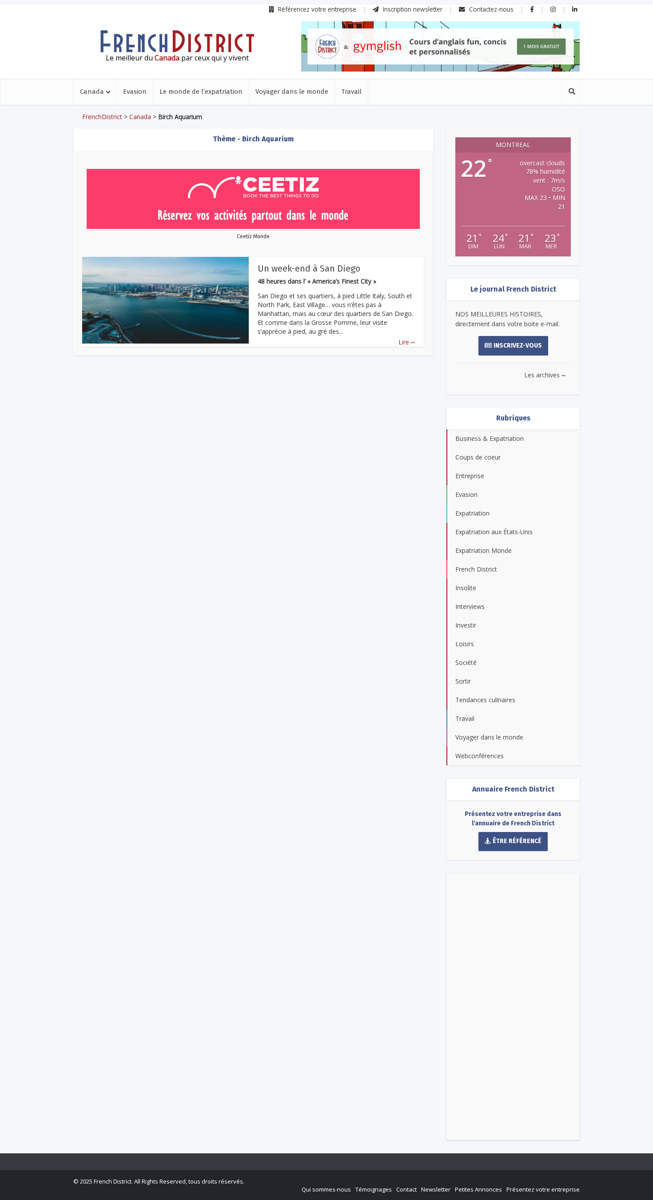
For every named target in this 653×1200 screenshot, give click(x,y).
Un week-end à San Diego (309, 268)
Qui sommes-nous (326, 1189)
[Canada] (177, 41)
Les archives (544, 375)
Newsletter (435, 1189)
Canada (92, 92)
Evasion (135, 92)
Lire (406, 342)
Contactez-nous (490, 9)
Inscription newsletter (411, 9)
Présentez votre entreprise (543, 1189)
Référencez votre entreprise (316, 9)
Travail (351, 92)
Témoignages (373, 1189)
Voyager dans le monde (291, 92)
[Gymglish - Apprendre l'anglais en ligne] (440, 46)
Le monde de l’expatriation (201, 92)
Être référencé (517, 841)
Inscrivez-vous (518, 345)
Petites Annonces (478, 1189)
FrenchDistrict (102, 116)
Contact (406, 1189)
